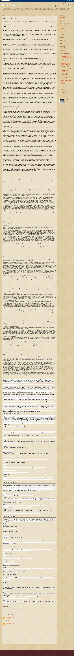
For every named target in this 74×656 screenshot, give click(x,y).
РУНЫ (60, 22)
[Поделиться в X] (16, 610)
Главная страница (29, 645)
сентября (63, 38)
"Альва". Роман (62, 18)
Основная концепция (62, 24)
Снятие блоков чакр (64, 77)
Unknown (7, 617)
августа (62, 40)
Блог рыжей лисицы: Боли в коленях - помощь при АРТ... (66, 64)
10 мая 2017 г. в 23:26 (12, 617)
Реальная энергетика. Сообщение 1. (64, 61)
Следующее (5, 645)
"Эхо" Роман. (61, 29)
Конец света (61, 28)
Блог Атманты (12, 5)
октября (62, 37)
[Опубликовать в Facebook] (17, 610)
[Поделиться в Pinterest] (18, 610)
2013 (61, 34)
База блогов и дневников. (65, 53)
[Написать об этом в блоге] (15, 610)
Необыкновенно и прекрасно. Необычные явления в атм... (66, 57)
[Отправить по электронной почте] (14, 610)
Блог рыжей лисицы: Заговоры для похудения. (66, 68)
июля (62, 41)
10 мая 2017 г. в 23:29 (12, 623)
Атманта (67, 99)
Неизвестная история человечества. (64, 74)
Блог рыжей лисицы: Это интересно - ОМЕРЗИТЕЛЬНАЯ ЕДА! (65, 71)
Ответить (7, 620)
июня (62, 43)
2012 (61, 36)
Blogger (42, 653)
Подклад (62, 86)
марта (62, 47)
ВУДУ (60, 21)
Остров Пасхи (63, 92)
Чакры (62, 89)
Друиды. (60, 25)
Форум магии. (63, 50)
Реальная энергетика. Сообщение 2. (64, 59)
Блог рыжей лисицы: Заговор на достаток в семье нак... (66, 66)
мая (62, 44)
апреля (62, 46)
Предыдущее (54, 645)
